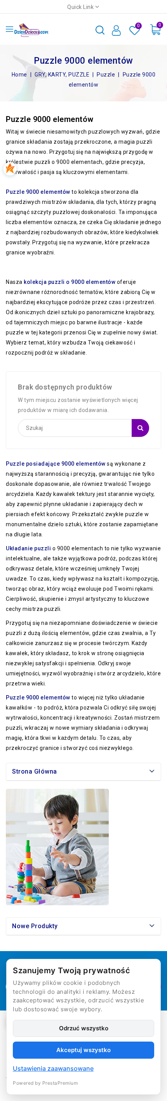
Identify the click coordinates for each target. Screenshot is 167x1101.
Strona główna (34, 771)
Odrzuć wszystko (83, 1028)
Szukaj (140, 428)
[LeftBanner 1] (57, 847)
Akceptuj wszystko (83, 1050)
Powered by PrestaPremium (45, 1083)
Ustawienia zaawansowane (53, 1068)
